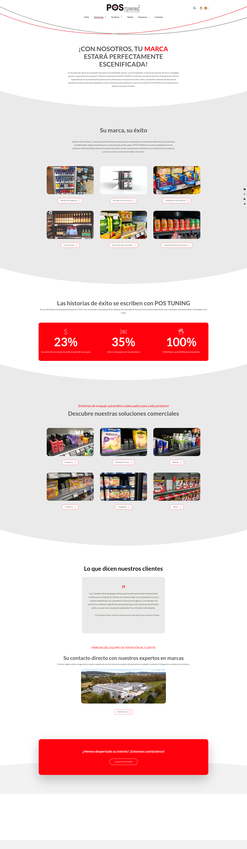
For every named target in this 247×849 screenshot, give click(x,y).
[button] (70, 200)
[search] (194, 8)
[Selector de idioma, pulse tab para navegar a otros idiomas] (205, 8)
